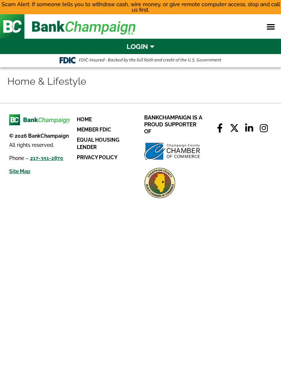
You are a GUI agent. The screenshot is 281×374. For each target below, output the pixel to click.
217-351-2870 (46, 158)
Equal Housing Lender (98, 143)
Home (84, 119)
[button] (270, 26)
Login (138, 46)
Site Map (19, 171)
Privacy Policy (97, 157)
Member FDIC (94, 130)
